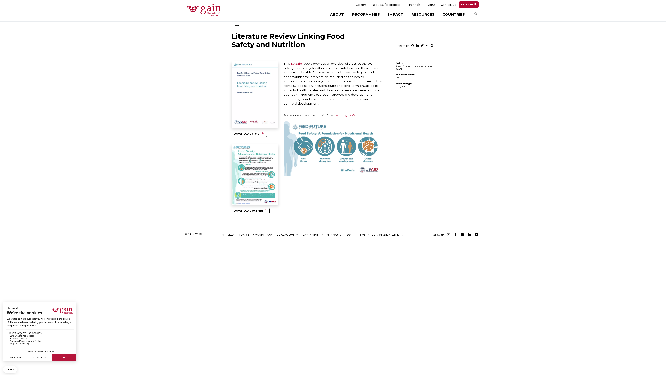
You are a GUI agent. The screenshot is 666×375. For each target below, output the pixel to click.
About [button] (337, 14)
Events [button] (430, 4)
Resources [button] (422, 14)
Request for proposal (386, 4)
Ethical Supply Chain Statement (380, 235)
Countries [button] (454, 14)
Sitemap (228, 235)
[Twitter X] (448, 234)
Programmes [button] (366, 14)
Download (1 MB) (247, 133)
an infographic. (346, 115)
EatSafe (296, 63)
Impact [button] (395, 14)
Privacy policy (288, 235)
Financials (413, 4)
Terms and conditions (255, 235)
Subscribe (335, 235)
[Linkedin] (469, 234)
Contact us (448, 4)
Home (235, 25)
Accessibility (313, 235)
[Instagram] (462, 234)
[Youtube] (476, 234)
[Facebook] (455, 234)
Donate (467, 4)
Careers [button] (361, 4)
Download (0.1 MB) (248, 210)
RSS (348, 235)
